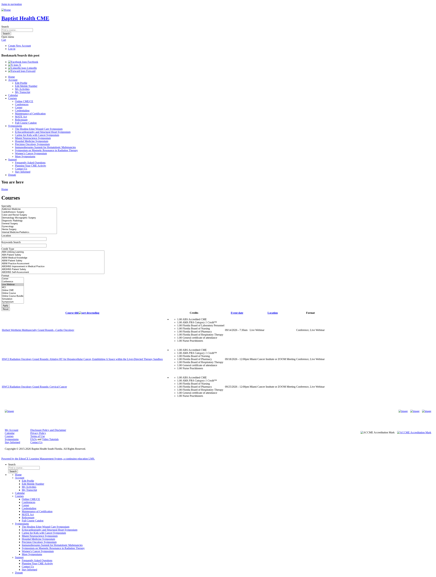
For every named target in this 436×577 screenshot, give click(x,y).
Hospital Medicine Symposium (31, 141)
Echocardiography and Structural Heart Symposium (43, 132)
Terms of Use (37, 436)
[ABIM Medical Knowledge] (53, 257)
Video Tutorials (50, 439)
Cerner (18, 107)
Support (12, 159)
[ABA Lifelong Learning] (53, 252)
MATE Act (21, 116)
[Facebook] (403, 411)
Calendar (13, 95)
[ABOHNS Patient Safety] (53, 269)
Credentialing (22, 110)
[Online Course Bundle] (13, 296)
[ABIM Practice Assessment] (53, 263)
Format (5, 275)
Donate (12, 174)
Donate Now (207, 411)
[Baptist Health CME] (9, 411)
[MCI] (13, 287)
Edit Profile (21, 83)
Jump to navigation (11, 4)
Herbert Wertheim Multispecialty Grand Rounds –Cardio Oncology (38, 330)
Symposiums (15, 125)
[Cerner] (13, 278)
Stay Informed (22, 171)
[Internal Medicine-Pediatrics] (29, 232)
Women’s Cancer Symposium (31, 153)
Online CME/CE (24, 101)
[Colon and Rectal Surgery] (29, 215)
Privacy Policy (38, 433)
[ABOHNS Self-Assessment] (53, 272)
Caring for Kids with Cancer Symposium (37, 135)
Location (6, 235)
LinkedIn (31, 68)
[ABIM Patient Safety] (53, 260)
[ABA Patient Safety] (53, 255)
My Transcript (22, 92)
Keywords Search (11, 242)
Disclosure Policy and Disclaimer (48, 430)
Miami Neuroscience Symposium (33, 138)
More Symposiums (25, 156)
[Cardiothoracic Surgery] (29, 212)
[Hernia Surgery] (29, 229)
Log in (11, 48)
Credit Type (7, 248)
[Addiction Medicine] (29, 209)
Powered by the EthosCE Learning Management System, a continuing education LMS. (48, 458)
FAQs (33, 439)
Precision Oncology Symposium (32, 144)
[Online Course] (13, 293)
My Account (11, 430)
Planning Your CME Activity (30, 165)
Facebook (32, 61)
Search (5, 26)
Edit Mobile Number (26, 86)
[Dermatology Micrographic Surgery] (29, 217)
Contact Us (21, 168)
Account (12, 79)
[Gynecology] (29, 226)
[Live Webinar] (13, 284)
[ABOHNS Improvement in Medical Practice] (53, 266)
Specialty (6, 206)
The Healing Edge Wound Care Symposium (39, 128)
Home (11, 76)
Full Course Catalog (26, 122)
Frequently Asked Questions (30, 162)
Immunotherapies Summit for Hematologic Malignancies (45, 147)
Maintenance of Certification (30, 113)
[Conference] (13, 281)
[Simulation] (13, 299)
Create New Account (19, 45)
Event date (237, 312)
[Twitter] (414, 411)
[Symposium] (13, 301)
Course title (72, 312)
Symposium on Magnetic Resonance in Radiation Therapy (46, 150)
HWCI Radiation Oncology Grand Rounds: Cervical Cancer (34, 386)
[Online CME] (13, 290)
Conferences (21, 104)
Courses (12, 98)
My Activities (22, 89)
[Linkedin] (426, 411)
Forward (30, 71)
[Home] (6, 10)
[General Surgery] (29, 223)
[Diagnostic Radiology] (29, 220)
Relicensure (21, 119)
